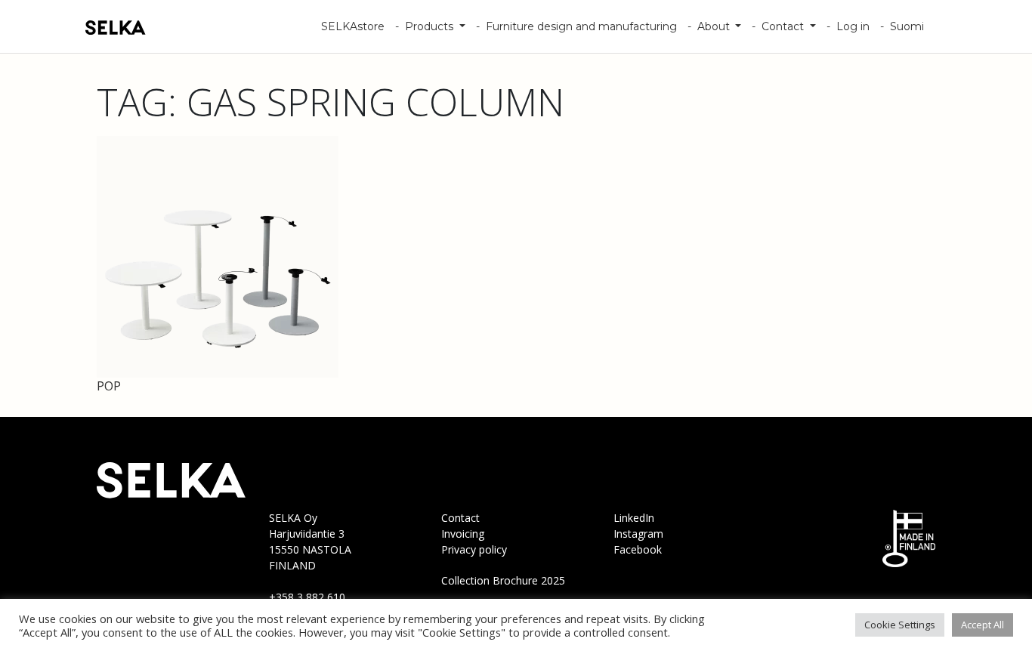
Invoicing (462, 533)
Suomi (907, 26)
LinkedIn (633, 518)
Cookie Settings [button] (899, 624)
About (715, 26)
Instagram (638, 533)
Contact (784, 26)
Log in (853, 26)
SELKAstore (353, 26)
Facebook (637, 549)
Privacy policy (474, 549)
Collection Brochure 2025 (503, 580)
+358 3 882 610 (307, 597)
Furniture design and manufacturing (581, 26)
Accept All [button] (982, 624)
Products (430, 26)
